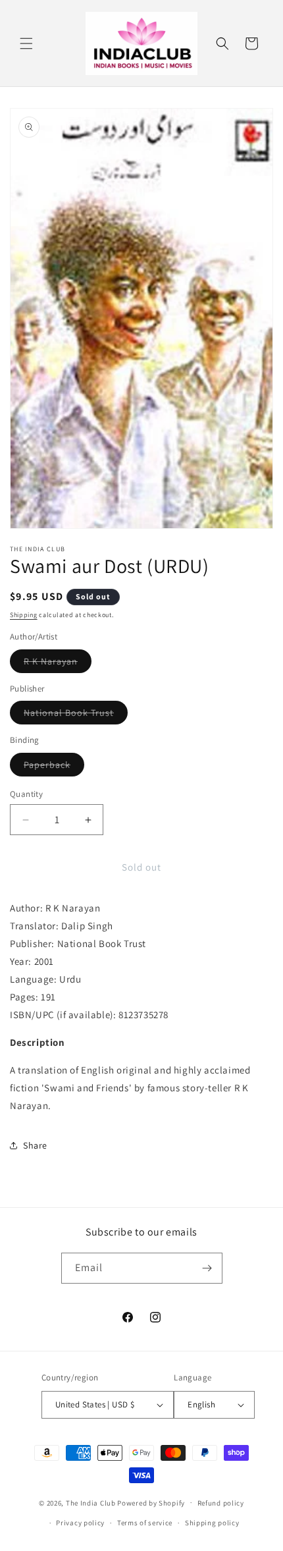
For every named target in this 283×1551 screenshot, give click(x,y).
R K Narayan (57, 664)
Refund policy (220, 1503)
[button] (26, 43)
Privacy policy (80, 1522)
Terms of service (144, 1522)
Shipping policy (212, 1522)
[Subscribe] (207, 1268)
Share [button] (35, 1145)
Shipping (24, 615)
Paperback (54, 767)
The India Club (91, 1502)
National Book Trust (76, 715)
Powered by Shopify (151, 1502)
